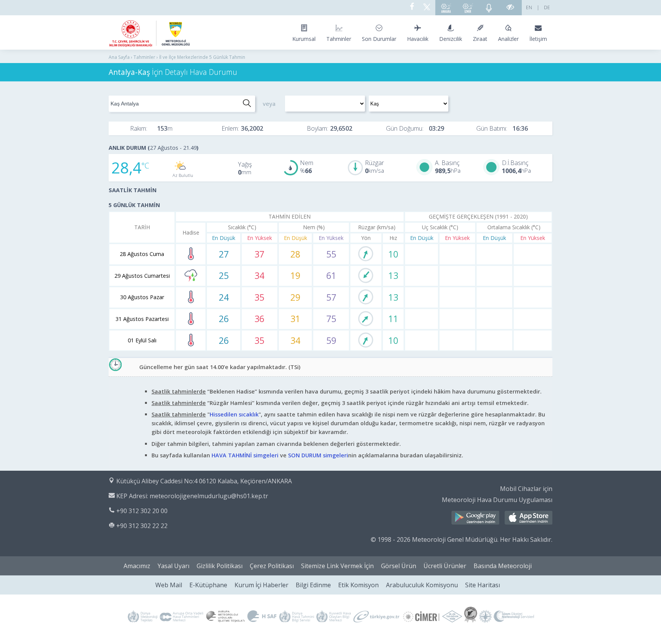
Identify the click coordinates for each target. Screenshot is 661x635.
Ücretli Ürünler (444, 566)
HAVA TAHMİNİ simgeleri (245, 455)
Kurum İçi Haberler (261, 585)
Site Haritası (482, 585)
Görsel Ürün (398, 566)
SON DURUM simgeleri (318, 455)
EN (529, 7)
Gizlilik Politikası (220, 566)
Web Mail (168, 585)
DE (547, 7)
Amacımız (137, 566)
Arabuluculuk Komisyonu (422, 585)
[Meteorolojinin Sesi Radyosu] (489, 7)
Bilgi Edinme (313, 585)
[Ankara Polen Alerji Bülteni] (446, 7)
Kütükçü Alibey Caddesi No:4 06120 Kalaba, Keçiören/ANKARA (204, 481)
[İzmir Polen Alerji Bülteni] (468, 7)
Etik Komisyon (358, 585)
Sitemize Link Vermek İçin (337, 566)
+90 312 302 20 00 (142, 511)
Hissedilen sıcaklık (234, 414)
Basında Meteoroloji (503, 566)
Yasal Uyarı (173, 566)
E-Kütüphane (208, 585)
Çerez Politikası (272, 566)
